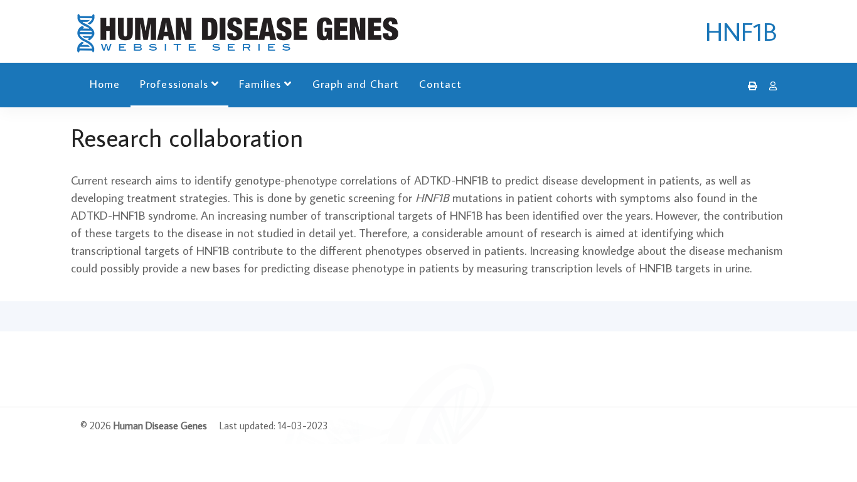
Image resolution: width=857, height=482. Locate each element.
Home (105, 84)
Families (260, 84)
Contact (440, 84)
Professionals (174, 84)
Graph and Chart (356, 84)
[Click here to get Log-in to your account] (770, 86)
